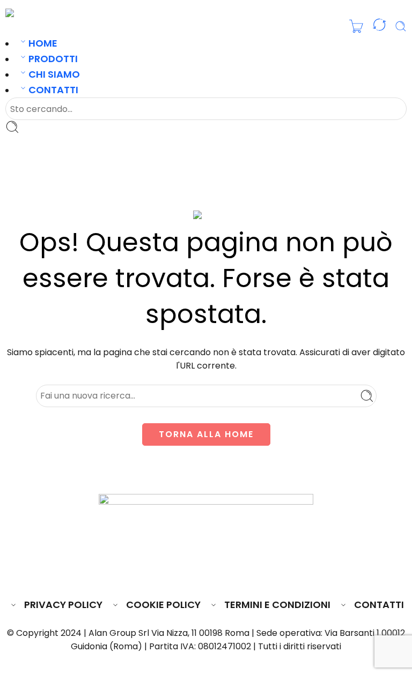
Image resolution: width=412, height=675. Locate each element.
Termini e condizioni (277, 604)
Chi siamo (54, 74)
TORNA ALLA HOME (206, 434)
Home (42, 43)
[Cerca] (401, 26)
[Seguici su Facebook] (167, 572)
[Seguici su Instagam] (207, 573)
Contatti (53, 89)
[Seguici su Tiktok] (245, 572)
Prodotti (53, 58)
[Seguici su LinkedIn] (227, 572)
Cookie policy (163, 604)
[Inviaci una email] (187, 573)
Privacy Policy (63, 604)
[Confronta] (379, 26)
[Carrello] (356, 26)
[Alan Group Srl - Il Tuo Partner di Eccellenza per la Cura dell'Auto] (41, 12)
